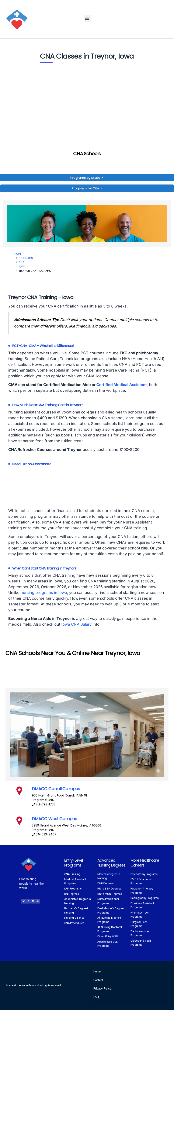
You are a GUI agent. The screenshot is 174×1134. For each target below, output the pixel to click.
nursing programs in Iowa (44, 592)
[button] (87, 18)
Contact (98, 980)
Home (17, 254)
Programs (26, 258)
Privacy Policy (102, 988)
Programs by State (85, 177)
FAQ (96, 997)
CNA (21, 262)
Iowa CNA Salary (76, 624)
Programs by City (85, 188)
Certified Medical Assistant (121, 384)
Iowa (22, 266)
